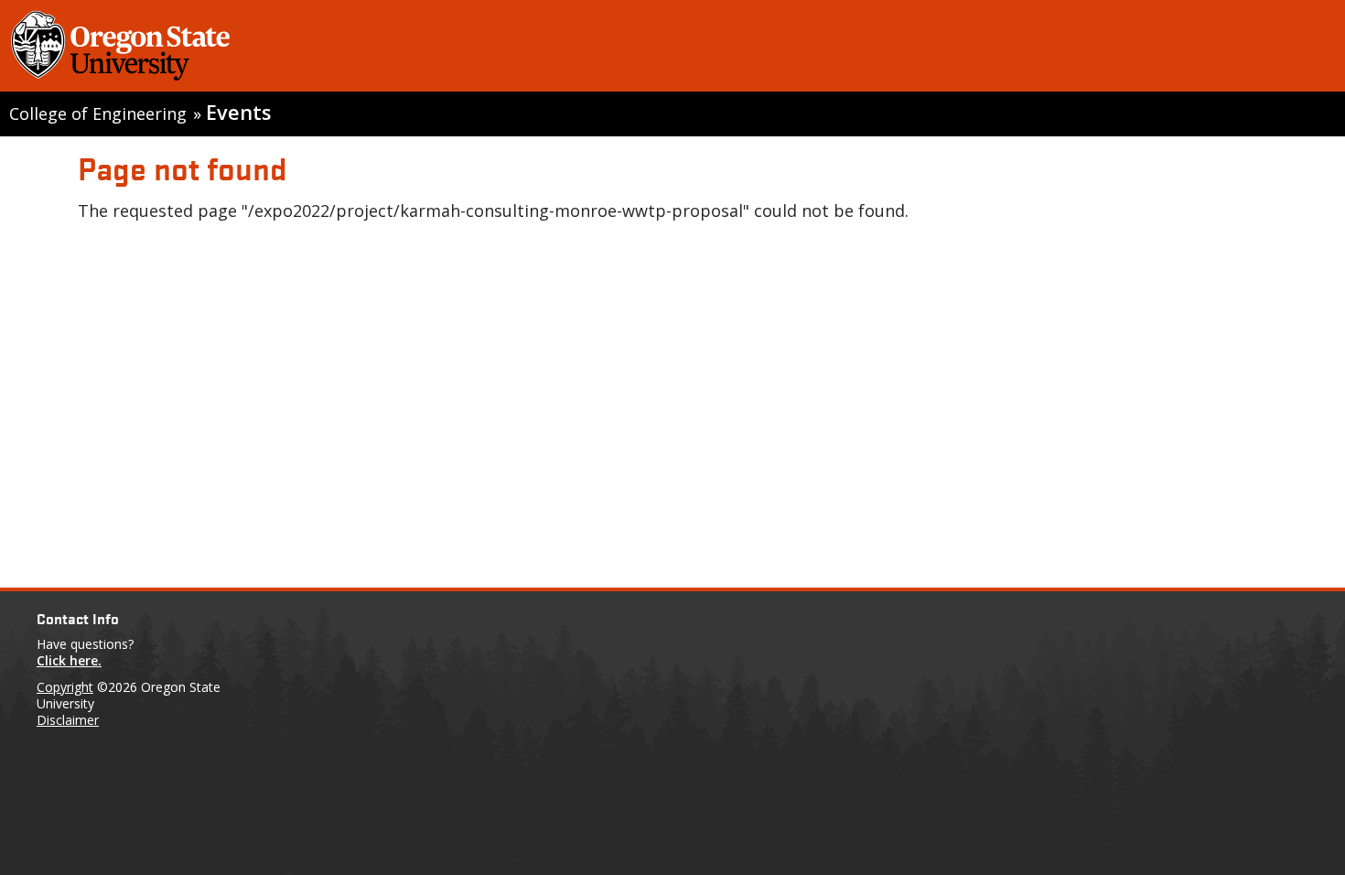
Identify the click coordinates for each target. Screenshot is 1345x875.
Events (238, 112)
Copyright (65, 687)
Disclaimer (68, 720)
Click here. (69, 660)
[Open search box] (1311, 49)
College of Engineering (98, 113)
